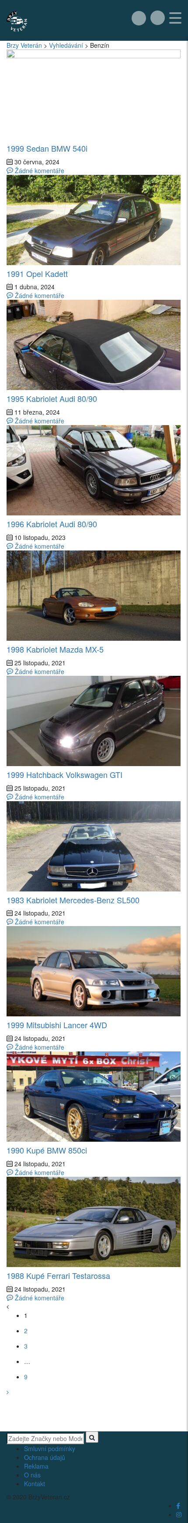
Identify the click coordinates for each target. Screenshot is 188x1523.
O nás (32, 1474)
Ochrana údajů (44, 1457)
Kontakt (34, 1483)
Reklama (36, 1466)
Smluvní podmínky (49, 1448)
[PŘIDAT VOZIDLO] (139, 17)
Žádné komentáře (38, 170)
